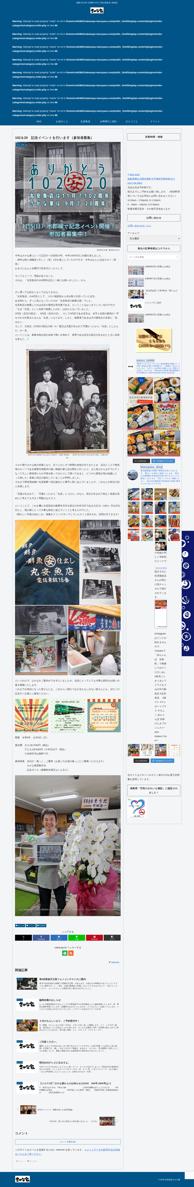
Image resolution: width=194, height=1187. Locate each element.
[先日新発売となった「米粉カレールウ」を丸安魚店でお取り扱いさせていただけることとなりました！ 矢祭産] (174, 508)
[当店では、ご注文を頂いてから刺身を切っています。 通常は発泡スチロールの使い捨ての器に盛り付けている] (133, 750)
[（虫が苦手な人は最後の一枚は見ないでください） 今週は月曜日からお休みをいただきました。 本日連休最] (161, 508)
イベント (32, 925)
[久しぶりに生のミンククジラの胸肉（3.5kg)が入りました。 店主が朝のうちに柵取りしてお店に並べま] (174, 535)
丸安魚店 (42, 925)
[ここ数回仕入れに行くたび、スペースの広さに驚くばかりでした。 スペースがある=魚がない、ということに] (147, 494)
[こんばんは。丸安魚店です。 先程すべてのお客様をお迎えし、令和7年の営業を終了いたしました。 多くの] (161, 750)
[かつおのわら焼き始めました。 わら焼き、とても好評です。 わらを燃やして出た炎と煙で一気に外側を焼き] (133, 521)
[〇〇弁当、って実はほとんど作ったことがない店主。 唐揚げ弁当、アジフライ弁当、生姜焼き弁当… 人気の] (174, 494)
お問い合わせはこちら (139, 225)
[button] (47, 563)
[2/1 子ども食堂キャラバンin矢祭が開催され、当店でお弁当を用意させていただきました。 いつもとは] (140, 417)
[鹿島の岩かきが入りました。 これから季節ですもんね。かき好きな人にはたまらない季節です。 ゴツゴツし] (147, 521)
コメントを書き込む (68, 1142)
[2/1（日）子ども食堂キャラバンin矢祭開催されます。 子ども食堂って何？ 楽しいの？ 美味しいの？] (167, 417)
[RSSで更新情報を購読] (71, 953)
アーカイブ (133, 233)
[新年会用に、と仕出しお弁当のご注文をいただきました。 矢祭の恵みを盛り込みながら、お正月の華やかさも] (140, 443)
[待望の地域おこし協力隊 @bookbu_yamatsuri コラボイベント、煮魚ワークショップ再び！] (133, 535)
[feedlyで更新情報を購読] (64, 953)
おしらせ (21, 925)
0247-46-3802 (134, 183)
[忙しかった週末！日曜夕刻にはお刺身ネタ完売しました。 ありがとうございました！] (161, 494)
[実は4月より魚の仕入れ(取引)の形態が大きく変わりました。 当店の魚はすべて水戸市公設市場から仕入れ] (161, 521)
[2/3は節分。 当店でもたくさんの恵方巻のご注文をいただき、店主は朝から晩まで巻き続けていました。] (147, 535)
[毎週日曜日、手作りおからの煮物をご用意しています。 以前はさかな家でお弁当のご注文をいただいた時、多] (133, 508)
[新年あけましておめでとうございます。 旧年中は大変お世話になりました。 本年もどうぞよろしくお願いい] (167, 443)
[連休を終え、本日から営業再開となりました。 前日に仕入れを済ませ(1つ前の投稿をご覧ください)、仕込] (147, 508)
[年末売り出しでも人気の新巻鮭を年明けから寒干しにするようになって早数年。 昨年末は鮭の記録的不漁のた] (174, 521)
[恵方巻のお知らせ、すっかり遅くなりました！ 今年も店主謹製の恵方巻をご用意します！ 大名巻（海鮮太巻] (147, 750)
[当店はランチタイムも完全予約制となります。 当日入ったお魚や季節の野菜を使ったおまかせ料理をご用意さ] (167, 390)
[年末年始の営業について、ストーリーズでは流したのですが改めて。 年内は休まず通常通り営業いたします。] (174, 750)
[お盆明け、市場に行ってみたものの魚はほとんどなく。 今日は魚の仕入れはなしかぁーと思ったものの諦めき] (133, 494)
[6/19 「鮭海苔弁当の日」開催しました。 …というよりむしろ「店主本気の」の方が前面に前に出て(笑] (140, 390)
